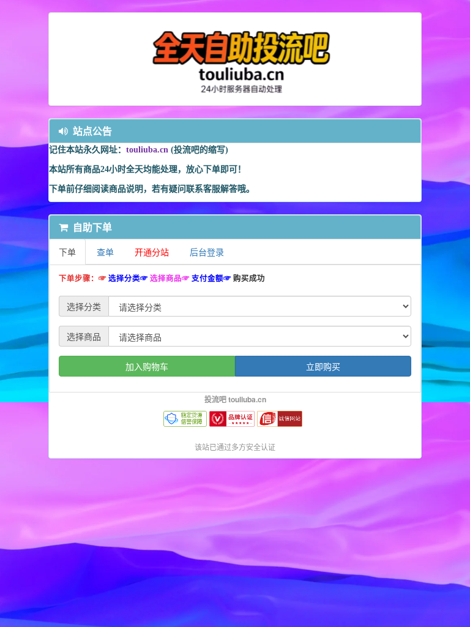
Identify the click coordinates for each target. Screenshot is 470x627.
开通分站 (152, 252)
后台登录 (207, 252)
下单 (67, 252)
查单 (105, 252)
